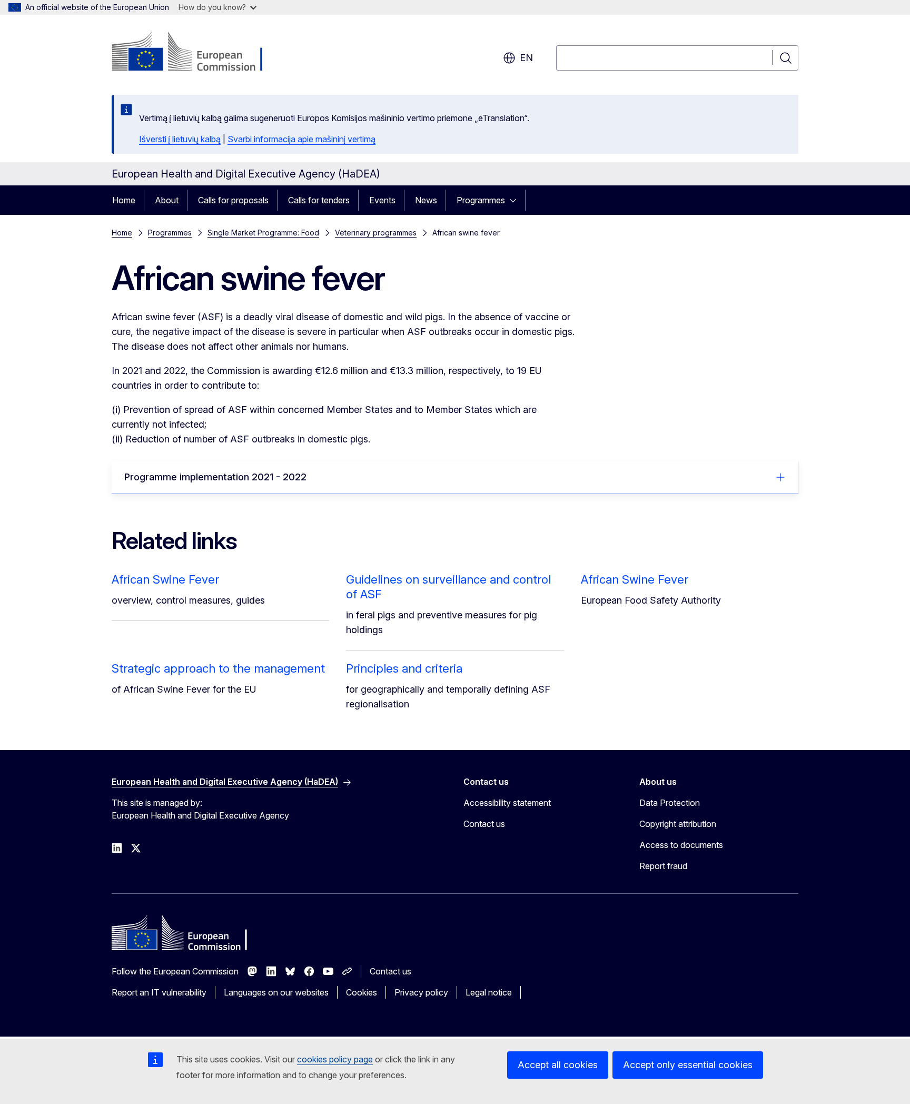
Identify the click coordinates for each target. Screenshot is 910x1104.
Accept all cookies (558, 1064)
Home (123, 200)
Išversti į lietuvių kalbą (180, 139)
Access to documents (681, 845)
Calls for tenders (319, 200)
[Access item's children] (516, 200)
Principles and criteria (404, 668)
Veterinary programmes (376, 232)
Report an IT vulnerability (159, 992)
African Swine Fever (165, 579)
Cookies (361, 992)
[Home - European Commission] (197, 53)
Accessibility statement (507, 802)
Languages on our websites (276, 992)
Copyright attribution (677, 824)
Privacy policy (421, 992)
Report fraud (663, 866)
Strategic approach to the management (218, 668)
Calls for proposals (233, 200)
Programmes (481, 200)
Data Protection (669, 802)
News (426, 200)
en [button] (526, 57)
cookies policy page (335, 1059)
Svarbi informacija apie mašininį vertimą (301, 139)
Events (382, 200)
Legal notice (489, 992)
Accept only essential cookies (688, 1064)
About (167, 200)
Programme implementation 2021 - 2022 (215, 476)
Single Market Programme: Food (263, 232)
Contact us (484, 824)
